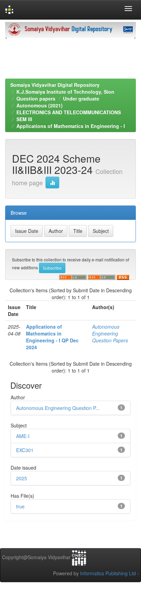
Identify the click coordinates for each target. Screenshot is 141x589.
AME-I (22, 436)
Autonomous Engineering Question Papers (110, 333)
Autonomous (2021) (39, 105)
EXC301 (25, 450)
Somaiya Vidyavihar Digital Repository (55, 84)
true (20, 506)
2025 (21, 478)
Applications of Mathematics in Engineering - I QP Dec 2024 (52, 337)
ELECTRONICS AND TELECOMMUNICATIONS (68, 112)
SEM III (24, 119)
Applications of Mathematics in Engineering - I (70, 125)
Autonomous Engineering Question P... (58, 407)
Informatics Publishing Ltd (108, 573)
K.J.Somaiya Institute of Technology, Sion (65, 91)
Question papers (35, 98)
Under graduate (81, 98)
